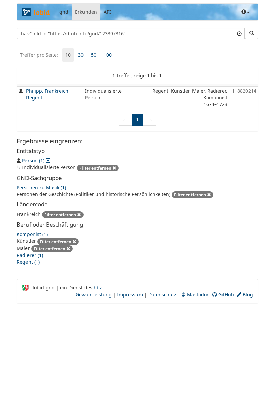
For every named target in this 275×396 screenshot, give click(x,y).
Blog (247, 294)
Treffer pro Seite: (39, 55)
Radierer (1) (30, 255)
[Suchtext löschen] (239, 33)
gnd (63, 12)
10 (68, 55)
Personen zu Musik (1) (41, 187)
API (107, 12)
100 (108, 55)
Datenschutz (162, 294)
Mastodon (198, 294)
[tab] (68, 55)
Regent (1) (28, 262)
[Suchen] (251, 33)
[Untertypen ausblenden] (48, 160)
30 (81, 55)
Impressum (130, 294)
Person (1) (33, 160)
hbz (98, 287)
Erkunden (86, 12)
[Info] (245, 12)
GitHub (225, 294)
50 (93, 55)
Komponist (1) (32, 234)
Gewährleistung (94, 294)
